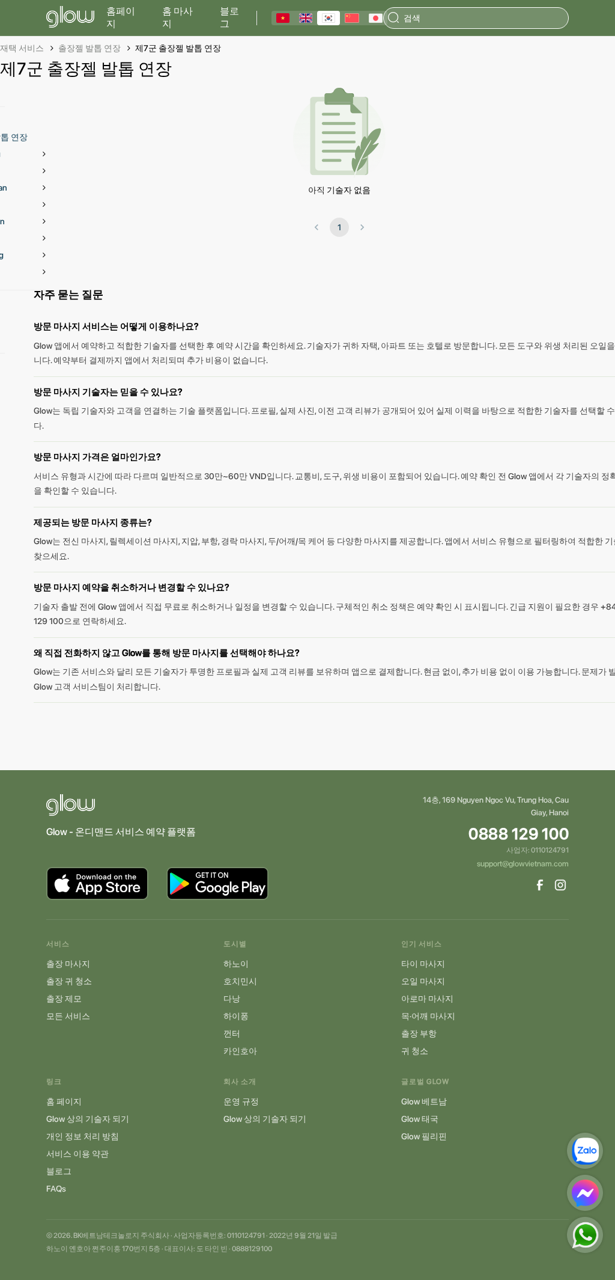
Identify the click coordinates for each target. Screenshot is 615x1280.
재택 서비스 (22, 48)
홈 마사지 (177, 17)
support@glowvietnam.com (523, 863)
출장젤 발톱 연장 (89, 48)
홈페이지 (120, 17)
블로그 (229, 17)
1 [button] (339, 227)
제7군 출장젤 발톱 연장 (178, 48)
